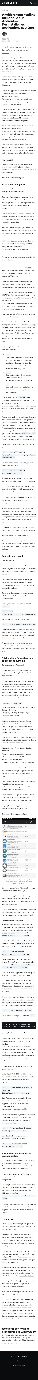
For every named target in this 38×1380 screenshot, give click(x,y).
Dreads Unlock (9, 3)
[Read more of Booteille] (4, 33)
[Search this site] (31, 3)
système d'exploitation (26, 1276)
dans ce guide (19, 177)
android (5, 11)
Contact (19, 1361)
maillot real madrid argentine (25, 1316)
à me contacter (26, 1291)
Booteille (5, 39)
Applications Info (27, 770)
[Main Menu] (34, 3)
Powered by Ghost (19, 1365)
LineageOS (6, 1286)
